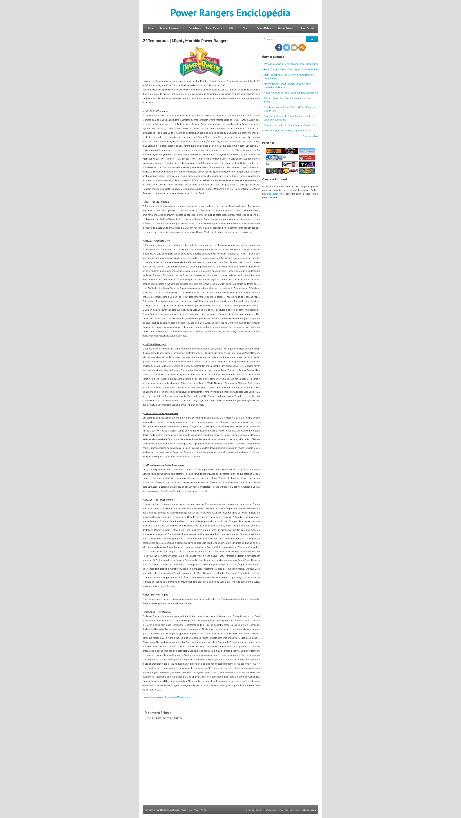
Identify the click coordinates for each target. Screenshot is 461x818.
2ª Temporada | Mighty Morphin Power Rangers (186, 40)
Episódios (192, 30)
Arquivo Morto (200, 810)
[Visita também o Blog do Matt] (307, 173)
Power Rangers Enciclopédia (230, 12)
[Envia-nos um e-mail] (294, 50)
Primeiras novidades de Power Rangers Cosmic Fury (290, 125)
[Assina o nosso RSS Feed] (302, 50)
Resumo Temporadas (169, 30)
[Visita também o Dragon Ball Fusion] (290, 153)
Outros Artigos (284, 30)
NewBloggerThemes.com (289, 810)
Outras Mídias (262, 30)
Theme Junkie (270, 810)
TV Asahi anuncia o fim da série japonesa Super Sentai (291, 64)
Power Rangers (212, 30)
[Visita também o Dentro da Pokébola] (290, 173)
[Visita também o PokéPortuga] (290, 159)
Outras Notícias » (310, 136)
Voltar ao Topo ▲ (309, 810)
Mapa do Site (186, 810)
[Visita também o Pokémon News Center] (274, 166)
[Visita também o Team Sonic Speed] (274, 159)
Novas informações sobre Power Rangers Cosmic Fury (291, 93)
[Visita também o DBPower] (290, 166)
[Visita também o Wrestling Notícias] (274, 173)
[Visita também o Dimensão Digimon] (307, 153)
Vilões (230, 30)
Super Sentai (307, 28)
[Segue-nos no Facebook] (278, 50)
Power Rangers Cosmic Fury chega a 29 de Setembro (290, 69)
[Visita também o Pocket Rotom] (307, 159)
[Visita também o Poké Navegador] (274, 153)
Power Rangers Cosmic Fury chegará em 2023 (287, 130)
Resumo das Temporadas (177, 697)
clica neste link (274, 194)
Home (151, 28)
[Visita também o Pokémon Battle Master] (307, 166)
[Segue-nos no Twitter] (286, 50)
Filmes (244, 30)
